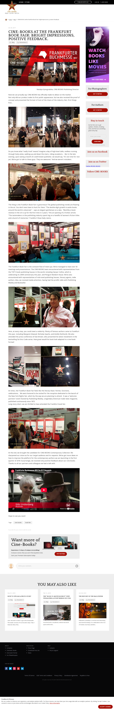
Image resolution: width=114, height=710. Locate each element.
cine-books (18, 522)
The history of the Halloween (91, 596)
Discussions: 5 (20, 600)
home (21, 2)
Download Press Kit (33, 650)
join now (105, 2)
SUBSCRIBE (97, 141)
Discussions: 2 (91, 600)
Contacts (52, 648)
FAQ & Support (53, 650)
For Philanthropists (12, 655)
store (27, 2)
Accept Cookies (105, 707)
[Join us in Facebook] (6, 668)
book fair (28, 522)
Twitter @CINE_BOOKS (93, 166)
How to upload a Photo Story (19, 596)
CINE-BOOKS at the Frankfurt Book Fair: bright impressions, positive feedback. (41, 35)
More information (55, 703)
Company (9, 648)
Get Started (97, 94)
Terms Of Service (29, 675)
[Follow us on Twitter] (10, 668)
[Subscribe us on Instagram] (14, 668)
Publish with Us (83, 2)
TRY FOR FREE (61, 554)
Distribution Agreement (71, 675)
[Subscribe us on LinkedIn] (22, 668)
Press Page (31, 648)
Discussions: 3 (56, 601)
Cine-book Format (12, 653)
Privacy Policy (58, 675)
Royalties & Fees (85, 675)
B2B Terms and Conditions (44, 675)
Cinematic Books (11, 650)
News (29, 653)
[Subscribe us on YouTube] (18, 668)
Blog (13, 42)
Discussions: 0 (23, 42)
